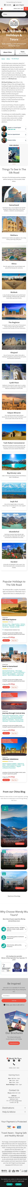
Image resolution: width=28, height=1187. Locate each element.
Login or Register (19, 5)
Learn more (21, 1181)
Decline (18, 1184)
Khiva (14, 263)
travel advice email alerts (19, 1157)
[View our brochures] (14, 155)
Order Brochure (14, 1043)
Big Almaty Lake (14, 473)
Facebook (9, 1061)
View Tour (6, 640)
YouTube (19, 1061)
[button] (26, 8)
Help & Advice (8, 1111)
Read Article (20, 843)
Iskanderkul (14, 531)
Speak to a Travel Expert (14, 127)
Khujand (14, 352)
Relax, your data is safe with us (15, 1005)
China (8, 58)
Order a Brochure (14, 145)
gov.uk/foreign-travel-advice (18, 1155)
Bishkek (14, 292)
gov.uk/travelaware (7, 1151)
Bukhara (14, 235)
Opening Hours (14, 1075)
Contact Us (14, 1090)
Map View (14, 640)
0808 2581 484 (18, 8)
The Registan (14, 322)
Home (3, 58)
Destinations (8, 1107)
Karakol (14, 562)
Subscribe (14, 1000)
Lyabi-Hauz (14, 382)
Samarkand (14, 205)
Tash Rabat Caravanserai (14, 443)
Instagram (14, 1061)
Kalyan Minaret (14, 413)
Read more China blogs (14, 896)
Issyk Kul (14, 501)
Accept (9, 1184)
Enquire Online (12, 140)
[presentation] (13, 164)
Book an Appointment (14, 134)
